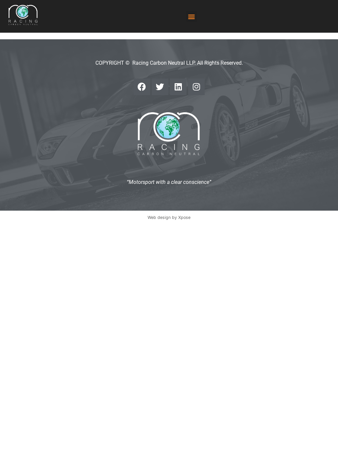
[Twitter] (160, 87)
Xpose (184, 217)
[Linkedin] (178, 87)
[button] (191, 16)
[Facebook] (142, 87)
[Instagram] (196, 87)
